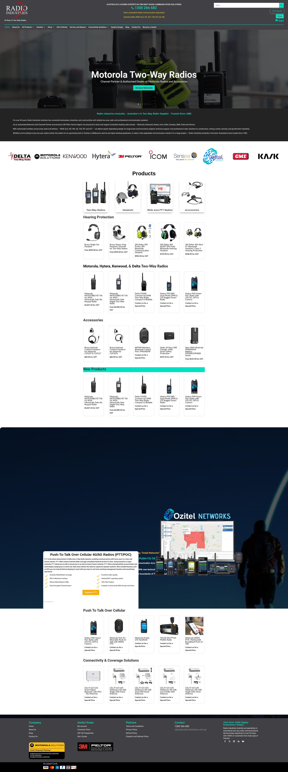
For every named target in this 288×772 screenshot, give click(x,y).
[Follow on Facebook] (225, 741)
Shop (280, 16)
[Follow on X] (229, 741)
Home (7, 27)
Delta (136, 266)
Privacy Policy (131, 730)
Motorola (90, 266)
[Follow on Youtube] (243, 741)
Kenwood (119, 266)
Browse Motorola (144, 88)
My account (82, 726)
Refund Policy (131, 733)
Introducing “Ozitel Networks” (144, 553)
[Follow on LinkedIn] (238, 741)
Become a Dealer (150, 27)
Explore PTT (91, 592)
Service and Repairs (78, 27)
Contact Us (136, 27)
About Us (15, 27)
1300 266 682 (144, 8)
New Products (94, 369)
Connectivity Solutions (97, 27)
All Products (27, 27)
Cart (279, 20)
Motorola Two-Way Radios (144, 75)
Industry (39, 27)
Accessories (93, 320)
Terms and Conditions (134, 726)
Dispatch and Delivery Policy (137, 736)
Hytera (105, 266)
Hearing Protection (98, 217)
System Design (117, 27)
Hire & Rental (62, 27)
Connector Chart (83, 730)
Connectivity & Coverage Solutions (111, 660)
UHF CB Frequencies (85, 733)
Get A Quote (277, 11)
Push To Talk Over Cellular (104, 610)
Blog (127, 27)
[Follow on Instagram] (234, 741)
